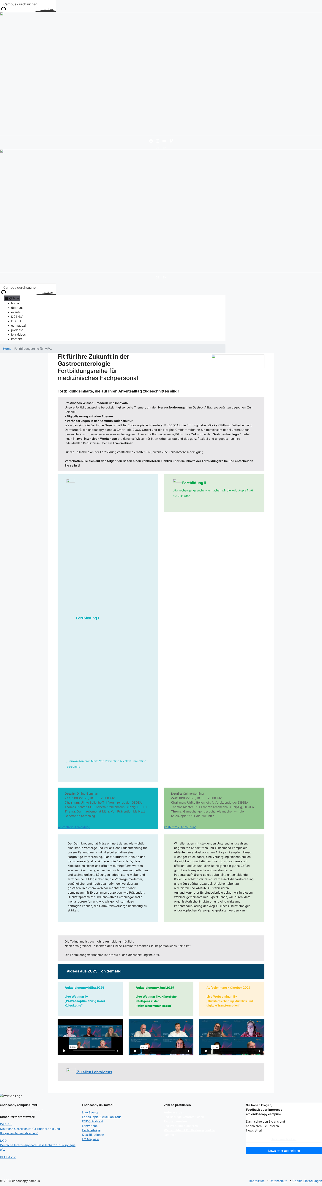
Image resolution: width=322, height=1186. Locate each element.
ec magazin (19, 325)
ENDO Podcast (92, 1121)
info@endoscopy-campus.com (21, 1109)
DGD (37, 1145)
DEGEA (16, 321)
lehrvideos (18, 334)
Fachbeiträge (91, 1130)
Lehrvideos (89, 1126)
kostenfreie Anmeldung (74, 827)
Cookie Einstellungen (307, 1181)
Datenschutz (278, 1181)
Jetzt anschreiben (283, 1139)
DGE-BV (17, 316)
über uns (17, 308)
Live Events (90, 1112)
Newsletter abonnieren (284, 1151)
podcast (17, 330)
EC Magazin (90, 1139)
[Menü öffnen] (161, 281)
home (15, 303)
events (15, 312)
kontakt (16, 339)
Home (7, 348)
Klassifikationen (93, 1135)
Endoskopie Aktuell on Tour (101, 1117)
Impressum (257, 1181)
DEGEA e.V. (8, 1157)
